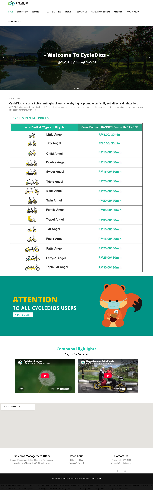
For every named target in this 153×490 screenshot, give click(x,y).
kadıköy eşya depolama (86, 488)
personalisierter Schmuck (10, 488)
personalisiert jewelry (91, 485)
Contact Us (82, 12)
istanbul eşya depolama (66, 488)
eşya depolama (28, 488)
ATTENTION (118, 12)
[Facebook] (117, 470)
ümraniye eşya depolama (45, 488)
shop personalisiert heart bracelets (43, 485)
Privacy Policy (133, 12)
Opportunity (22, 12)
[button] (3, 58)
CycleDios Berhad (70, 479)
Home (10, 12)
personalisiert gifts (20, 485)
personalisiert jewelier (129, 485)
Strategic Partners (53, 12)
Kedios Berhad (96, 479)
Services (35, 12)
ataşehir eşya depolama (119, 488)
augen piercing (145, 485)
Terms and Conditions (100, 12)
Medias (68, 12)
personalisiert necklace (110, 485)
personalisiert (6, 485)
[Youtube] (125, 470)
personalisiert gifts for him (70, 485)
